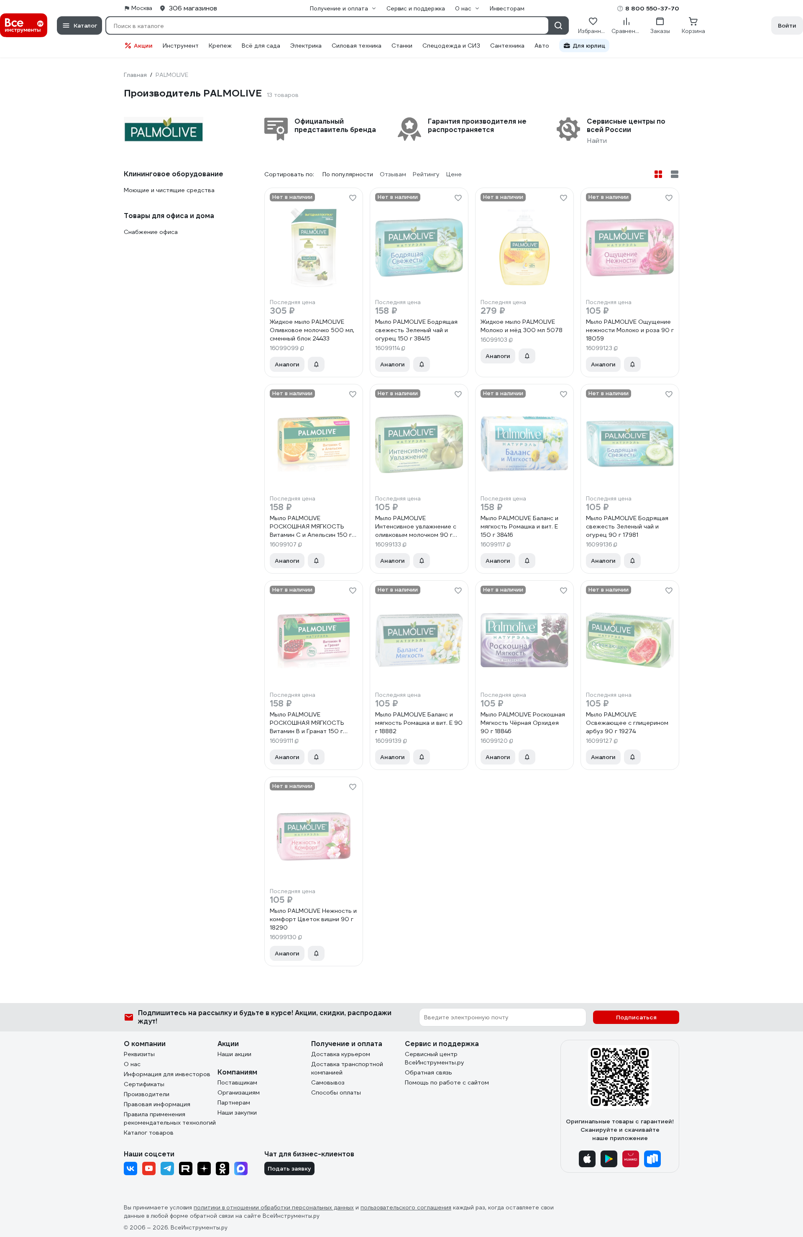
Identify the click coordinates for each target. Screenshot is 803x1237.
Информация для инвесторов (167, 1074)
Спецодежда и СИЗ (451, 45)
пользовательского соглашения (406, 1207)
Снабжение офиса (151, 232)
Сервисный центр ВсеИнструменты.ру (434, 1058)
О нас (132, 1064)
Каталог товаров (149, 1132)
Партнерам (233, 1102)
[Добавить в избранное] (352, 198)
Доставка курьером (340, 1054)
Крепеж (220, 45)
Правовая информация (157, 1104)
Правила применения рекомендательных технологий (170, 1118)
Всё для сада (261, 45)
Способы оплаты (336, 1092)
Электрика (306, 45)
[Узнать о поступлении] (316, 364)
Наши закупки (237, 1112)
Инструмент (181, 45)
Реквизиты (139, 1054)
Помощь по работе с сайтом (447, 1082)
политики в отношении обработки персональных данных (274, 1207)
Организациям (238, 1092)
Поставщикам (237, 1082)
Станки (401, 45)
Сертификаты (144, 1084)
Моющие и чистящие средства (169, 190)
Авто (541, 45)
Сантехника (507, 45)
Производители (146, 1094)
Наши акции (234, 1054)
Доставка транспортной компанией (347, 1068)
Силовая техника (356, 45)
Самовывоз (328, 1082)
